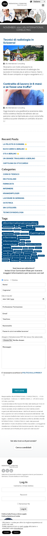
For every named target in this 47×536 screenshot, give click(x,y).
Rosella (34, 255)
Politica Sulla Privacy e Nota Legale (14, 514)
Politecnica (19, 253)
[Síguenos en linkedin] (11, 471)
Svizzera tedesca (18, 258)
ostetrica (8, 203)
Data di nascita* (7, 296)
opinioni (38, 248)
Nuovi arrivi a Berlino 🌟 (15, 149)
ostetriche (17, 251)
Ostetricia (27, 251)
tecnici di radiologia (13, 212)
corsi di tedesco (11, 174)
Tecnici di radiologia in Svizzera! (18, 41)
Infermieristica (11, 241)
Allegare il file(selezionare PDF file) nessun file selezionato (22, 337)
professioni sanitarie (30, 253)
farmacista (8, 184)
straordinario (7, 258)
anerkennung (8, 226)
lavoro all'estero (16, 248)
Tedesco (15, 260)
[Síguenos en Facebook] (4, 471)
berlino (23, 226)
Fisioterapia (24, 233)
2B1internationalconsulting (20, 223)
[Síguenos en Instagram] (8, 471)
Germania (37, 233)
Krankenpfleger (11, 193)
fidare (17, 234)
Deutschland (9, 179)
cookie (25, 526)
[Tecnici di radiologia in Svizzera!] (23, 53)
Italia (22, 241)
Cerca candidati (23, 447)
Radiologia (6, 255)
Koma (28, 241)
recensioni (15, 255)
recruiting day (25, 255)
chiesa (29, 226)
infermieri (23, 237)
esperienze (28, 229)
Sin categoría (9, 208)
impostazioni (18, 528)
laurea (22, 244)
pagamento (37, 251)
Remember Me (24, 504)
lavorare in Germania (13, 198)
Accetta (6, 532)
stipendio (41, 255)
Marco (25, 248)
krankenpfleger (10, 244)
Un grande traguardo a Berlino (19, 158)
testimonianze (27, 260)
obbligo (31, 248)
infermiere (8, 189)
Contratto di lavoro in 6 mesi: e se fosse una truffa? (22, 85)
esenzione (17, 229)
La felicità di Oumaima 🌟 (15, 144)
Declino (16, 532)
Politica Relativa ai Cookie (11, 516)
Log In (23, 509)
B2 (17, 226)
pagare (5, 253)
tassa (28, 257)
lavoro (6, 247)
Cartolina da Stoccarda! (15, 163)
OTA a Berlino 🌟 (11, 154)
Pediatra (11, 253)
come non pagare (39, 226)
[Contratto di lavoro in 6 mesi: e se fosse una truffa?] (23, 97)
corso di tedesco (7, 229)
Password (23, 495)
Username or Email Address (23, 486)
